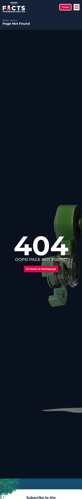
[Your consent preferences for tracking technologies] (4, 497)
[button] (65, 7)
